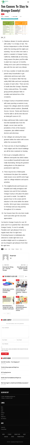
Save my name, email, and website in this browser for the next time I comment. (14, 349)
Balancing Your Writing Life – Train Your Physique (8, 268)
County (6, 249)
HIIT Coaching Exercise (6, 372)
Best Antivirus (3, 418)
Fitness (2, 414)
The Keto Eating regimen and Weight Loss (10, 367)
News (2, 407)
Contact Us (3, 427)
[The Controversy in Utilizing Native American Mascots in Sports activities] (21, 300)
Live (9, 249)
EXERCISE (2, 412)
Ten (21, 249)
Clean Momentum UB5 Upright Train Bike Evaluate (22, 268)
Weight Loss (3, 416)
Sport (3, 14)
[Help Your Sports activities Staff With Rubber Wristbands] (8, 283)
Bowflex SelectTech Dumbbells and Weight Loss (11, 377)
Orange (13, 249)
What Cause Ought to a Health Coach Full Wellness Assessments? (14, 383)
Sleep (2, 409)
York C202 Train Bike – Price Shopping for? (10, 362)
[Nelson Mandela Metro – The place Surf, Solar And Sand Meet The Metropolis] (8, 300)
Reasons (17, 249)
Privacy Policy (3, 429)
